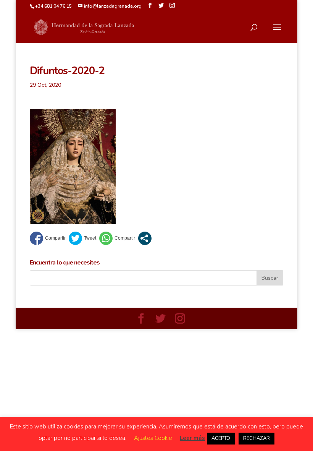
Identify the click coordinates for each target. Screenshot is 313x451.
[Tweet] (82, 238)
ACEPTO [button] (220, 438)
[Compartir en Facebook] (48, 238)
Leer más (192, 438)
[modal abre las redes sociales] (145, 238)
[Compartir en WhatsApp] (117, 238)
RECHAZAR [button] (256, 438)
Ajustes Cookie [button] (153, 438)
